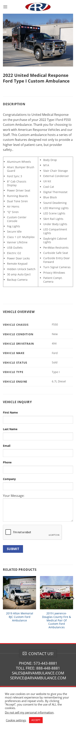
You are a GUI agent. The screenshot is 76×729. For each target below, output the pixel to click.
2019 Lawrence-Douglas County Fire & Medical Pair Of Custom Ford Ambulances (56, 620)
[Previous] (3, 606)
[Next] (73, 606)
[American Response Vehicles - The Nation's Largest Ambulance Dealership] (38, 7)
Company (9, 479)
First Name (10, 412)
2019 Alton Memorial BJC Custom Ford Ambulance (19, 617)
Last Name (10, 429)
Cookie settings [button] (16, 720)
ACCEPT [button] (35, 720)
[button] (5, 7)
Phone (7, 462)
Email (6, 446)
